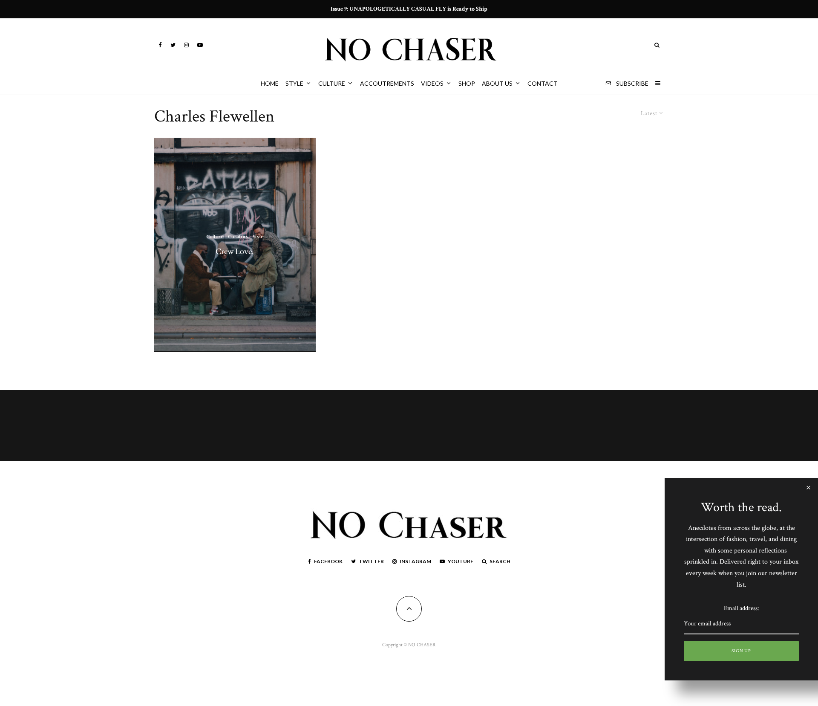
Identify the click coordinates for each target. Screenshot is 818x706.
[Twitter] (173, 45)
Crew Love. (235, 251)
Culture (331, 83)
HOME (270, 83)
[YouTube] (200, 45)
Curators (238, 236)
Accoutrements (387, 83)
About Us (497, 83)
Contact (542, 83)
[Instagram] (186, 45)
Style (294, 83)
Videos (432, 83)
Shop (466, 83)
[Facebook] (160, 45)
